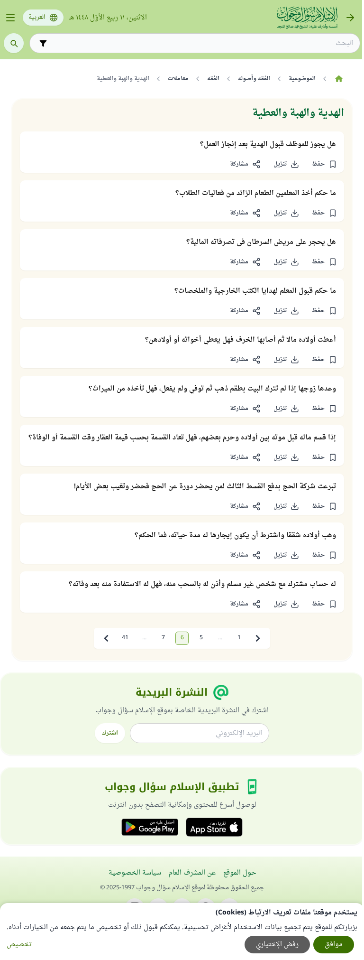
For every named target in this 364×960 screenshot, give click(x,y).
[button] (324, 164)
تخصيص (19, 945)
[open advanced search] (43, 43)
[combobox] (201, 43)
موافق (334, 944)
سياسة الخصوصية (135, 873)
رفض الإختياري (277, 944)
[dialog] (182, 931)
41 (125, 637)
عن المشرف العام (192, 873)
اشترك (110, 733)
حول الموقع (239, 873)
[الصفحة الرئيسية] (338, 78)
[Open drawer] (10, 17)
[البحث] (14, 43)
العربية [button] (37, 17)
